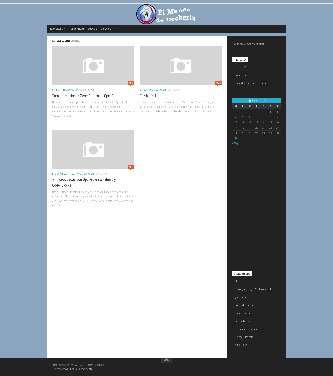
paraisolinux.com (244, 321)
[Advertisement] (246, 208)
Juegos (92, 28)
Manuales (56, 28)
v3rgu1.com (241, 345)
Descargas (77, 28)
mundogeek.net (243, 313)
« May (235, 143)
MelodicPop (241, 75)
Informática (59, 173)
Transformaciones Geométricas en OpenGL (84, 96)
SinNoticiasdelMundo (246, 329)
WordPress (71, 368)
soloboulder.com (244, 337)
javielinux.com (242, 297)
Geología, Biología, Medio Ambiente (253, 289)
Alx (90, 368)
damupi (239, 281)
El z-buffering (149, 96)
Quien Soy (107, 28)
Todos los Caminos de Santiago (251, 83)
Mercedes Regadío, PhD (248, 305)
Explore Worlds (243, 67)
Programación (70, 90)
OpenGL (56, 90)
